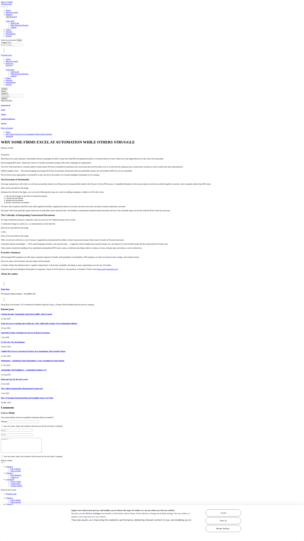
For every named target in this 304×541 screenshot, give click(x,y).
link (8, 17)
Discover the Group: (8, 490)
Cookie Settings (16, 486)
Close (19, 40)
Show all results (7, 128)
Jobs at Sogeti (15, 471)
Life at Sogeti (15, 469)
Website (4, 422)
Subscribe (9, 136)
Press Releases (15, 475)
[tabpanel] (152, 291)
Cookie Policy (15, 484)
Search (4, 89)
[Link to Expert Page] (152, 278)
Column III (10, 479)
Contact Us (14, 477)
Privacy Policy (15, 482)
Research (13, 17)
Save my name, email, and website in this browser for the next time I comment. (33, 426)
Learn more (10, 21)
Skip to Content (7, 2)
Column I (9, 467)
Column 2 (9, 473)
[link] (6, 4)
